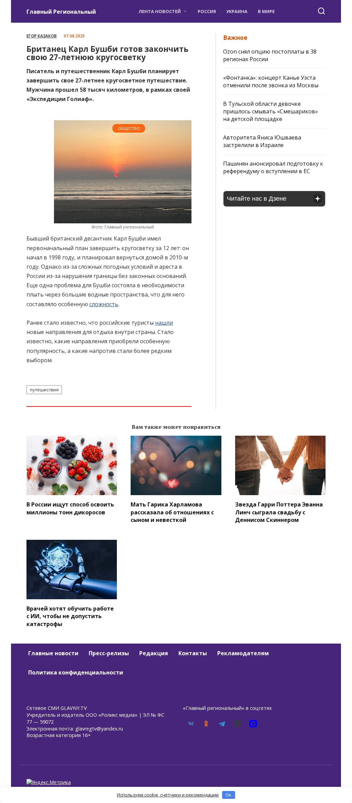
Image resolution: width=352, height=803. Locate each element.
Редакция (153, 653)
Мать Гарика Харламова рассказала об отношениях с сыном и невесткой (172, 512)
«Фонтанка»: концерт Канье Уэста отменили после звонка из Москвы (270, 81)
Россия (207, 11)
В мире (266, 11)
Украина (237, 11)
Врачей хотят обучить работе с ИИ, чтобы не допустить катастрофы (70, 616)
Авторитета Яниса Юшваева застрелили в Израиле (262, 141)
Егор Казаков (41, 35)
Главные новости (53, 653)
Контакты (192, 653)
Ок (228, 795)
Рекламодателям (243, 653)
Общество (129, 128)
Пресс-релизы (109, 653)
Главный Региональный (61, 11)
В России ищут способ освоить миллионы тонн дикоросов (70, 508)
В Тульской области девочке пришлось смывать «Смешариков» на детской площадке (270, 111)
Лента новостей (160, 11)
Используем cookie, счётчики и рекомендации (168, 795)
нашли (164, 322)
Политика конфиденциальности (75, 672)
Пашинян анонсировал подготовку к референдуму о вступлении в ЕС (273, 167)
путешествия (44, 389)
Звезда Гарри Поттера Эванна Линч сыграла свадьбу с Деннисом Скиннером (279, 512)
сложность (103, 304)
